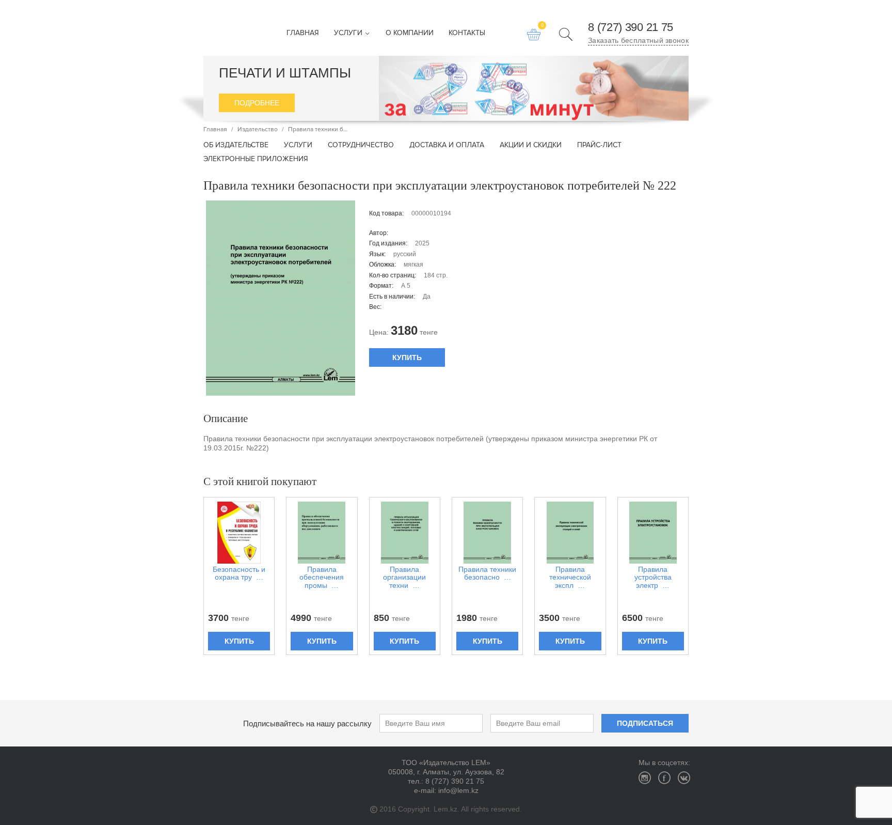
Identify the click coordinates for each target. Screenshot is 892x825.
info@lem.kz (458, 790)
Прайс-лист (599, 145)
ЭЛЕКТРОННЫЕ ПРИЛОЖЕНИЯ (255, 159)
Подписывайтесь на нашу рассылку (307, 723)
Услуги (349, 33)
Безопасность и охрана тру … (239, 573)
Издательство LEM (221, 27)
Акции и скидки (531, 145)
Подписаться (645, 723)
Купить (407, 357)
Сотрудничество (361, 145)
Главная (302, 33)
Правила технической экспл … (570, 577)
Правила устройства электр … (653, 577)
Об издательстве (235, 145)
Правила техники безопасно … (487, 573)
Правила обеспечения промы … (321, 577)
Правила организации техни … (404, 577)
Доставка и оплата (446, 145)
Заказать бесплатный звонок (638, 40)
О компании (410, 33)
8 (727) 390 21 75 (630, 27)
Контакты (467, 33)
